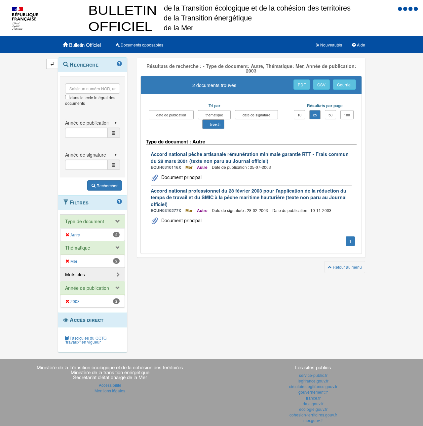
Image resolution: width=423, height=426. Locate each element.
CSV (321, 84)
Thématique (77, 247)
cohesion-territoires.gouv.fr (313, 414)
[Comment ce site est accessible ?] (400, 8)
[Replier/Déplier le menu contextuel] (52, 64)
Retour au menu (347, 267)
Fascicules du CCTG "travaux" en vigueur (85, 340)
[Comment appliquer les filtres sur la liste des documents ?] (119, 201)
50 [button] (330, 114)
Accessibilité (110, 385)
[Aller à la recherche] (411, 8)
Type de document (84, 221)
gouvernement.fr (313, 392)
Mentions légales (110, 390)
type (213, 124)
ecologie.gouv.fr (313, 409)
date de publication (171, 114)
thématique (214, 114)
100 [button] (347, 114)
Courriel (344, 84)
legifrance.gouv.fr (313, 380)
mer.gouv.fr (313, 420)
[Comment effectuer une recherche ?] (119, 64)
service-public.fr (313, 375)
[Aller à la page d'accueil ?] (416, 8)
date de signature (256, 114)
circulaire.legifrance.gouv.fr (313, 386)
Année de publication (87, 288)
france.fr (313, 398)
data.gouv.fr (313, 403)
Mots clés (75, 274)
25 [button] (315, 114)
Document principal (181, 177)
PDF (302, 84)
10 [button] (299, 114)
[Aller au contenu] (405, 8)
